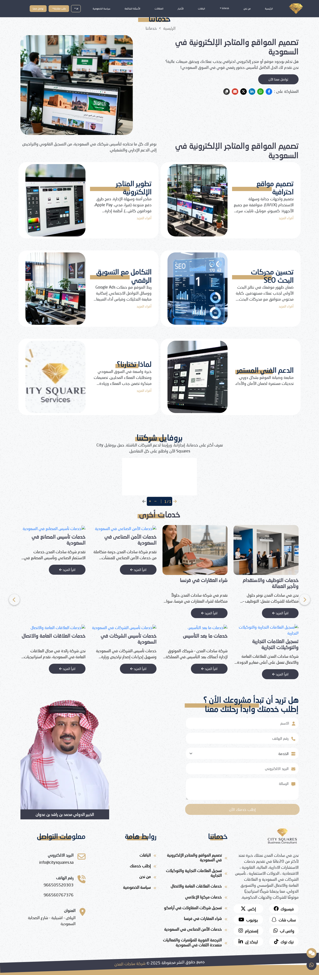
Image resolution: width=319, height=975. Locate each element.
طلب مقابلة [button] (60, 8)
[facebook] (269, 91)
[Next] (14, 599)
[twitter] (243, 91)
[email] (235, 91)
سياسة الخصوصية (101, 8)
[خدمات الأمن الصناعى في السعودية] (197, 528)
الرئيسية (269, 8)
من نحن (247, 8)
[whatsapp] (260, 91)
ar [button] (77, 8)
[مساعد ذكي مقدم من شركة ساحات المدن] (312, 953)
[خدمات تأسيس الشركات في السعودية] (195, 627)
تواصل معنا (38, 8)
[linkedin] (252, 91)
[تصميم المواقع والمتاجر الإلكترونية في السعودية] (52, 549)
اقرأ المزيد (281, 613)
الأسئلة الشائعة (132, 8)
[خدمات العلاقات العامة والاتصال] (129, 627)
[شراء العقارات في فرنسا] (266, 549)
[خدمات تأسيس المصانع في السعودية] (125, 528)
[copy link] (226, 91)
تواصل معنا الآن (278, 79)
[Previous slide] (304, 599)
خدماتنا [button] (225, 7)
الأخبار (181, 8)
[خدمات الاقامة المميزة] (65, 627)
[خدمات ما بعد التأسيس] (279, 627)
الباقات (201, 8)
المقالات (159, 8)
